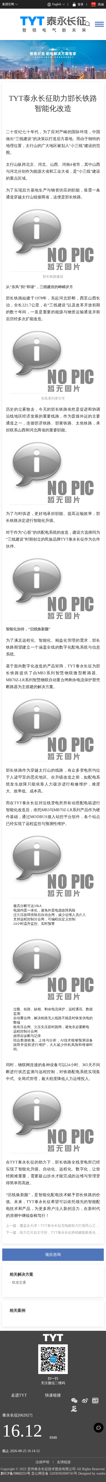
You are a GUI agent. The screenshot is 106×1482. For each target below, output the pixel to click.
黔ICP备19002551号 (15, 1473)
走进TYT (19, 1395)
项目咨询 (53, 1254)
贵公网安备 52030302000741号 (54, 1473)
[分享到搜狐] (74, 1409)
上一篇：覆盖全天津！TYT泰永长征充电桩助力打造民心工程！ (54, 1226)
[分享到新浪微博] (85, 1401)
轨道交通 (19, 1282)
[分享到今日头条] (95, 1401)
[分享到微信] (74, 1401)
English (56, 4)
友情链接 (64, 1462)
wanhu (101, 1473)
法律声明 (42, 1462)
